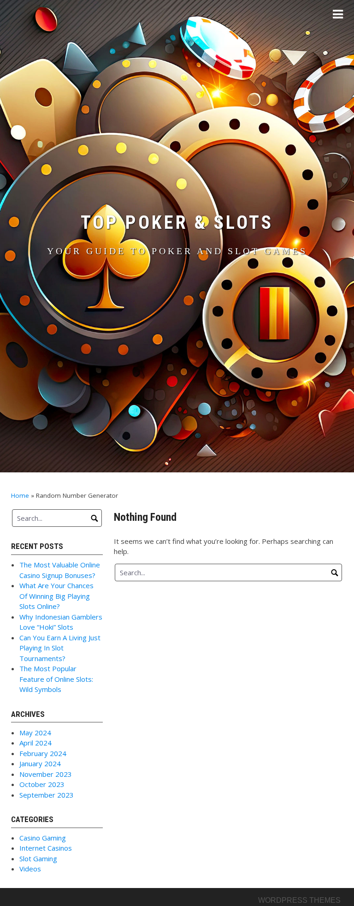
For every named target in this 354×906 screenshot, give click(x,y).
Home (20, 495)
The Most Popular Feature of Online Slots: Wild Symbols (56, 679)
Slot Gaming (38, 858)
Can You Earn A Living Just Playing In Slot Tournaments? (59, 648)
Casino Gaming (42, 837)
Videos (30, 868)
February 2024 (42, 753)
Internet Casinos (45, 847)
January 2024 (40, 763)
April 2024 (35, 742)
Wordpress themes (299, 900)
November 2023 (45, 774)
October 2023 (42, 784)
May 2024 (35, 732)
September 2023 (46, 794)
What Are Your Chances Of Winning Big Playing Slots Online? (56, 596)
